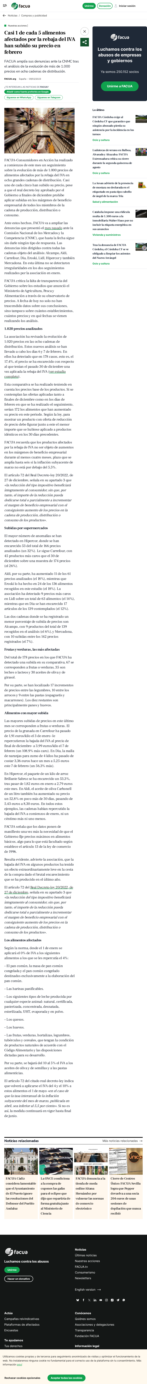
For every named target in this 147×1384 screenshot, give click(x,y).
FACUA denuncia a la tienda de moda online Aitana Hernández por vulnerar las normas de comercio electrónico (90, 1193)
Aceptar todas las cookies (66, 1377)
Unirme (89, 5)
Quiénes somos (85, 1319)
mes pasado (53, 228)
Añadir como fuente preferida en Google (28, 91)
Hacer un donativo (19, 1278)
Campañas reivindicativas (21, 1319)
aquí (19, 1364)
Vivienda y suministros (107, 234)
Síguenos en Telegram (48, 97)
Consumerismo (85, 1272)
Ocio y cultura (101, 139)
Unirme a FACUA (119, 86)
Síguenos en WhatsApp (19, 97)
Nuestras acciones (87, 1261)
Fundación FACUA (87, 1336)
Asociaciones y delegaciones (94, 1324)
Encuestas (11, 1330)
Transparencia (84, 1330)
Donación (105, 5)
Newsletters (83, 1278)
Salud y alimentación (105, 201)
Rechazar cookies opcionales (22, 1377)
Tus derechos (13, 1346)
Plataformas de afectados (21, 1324)
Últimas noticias (86, 1255)
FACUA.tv (81, 1266)
